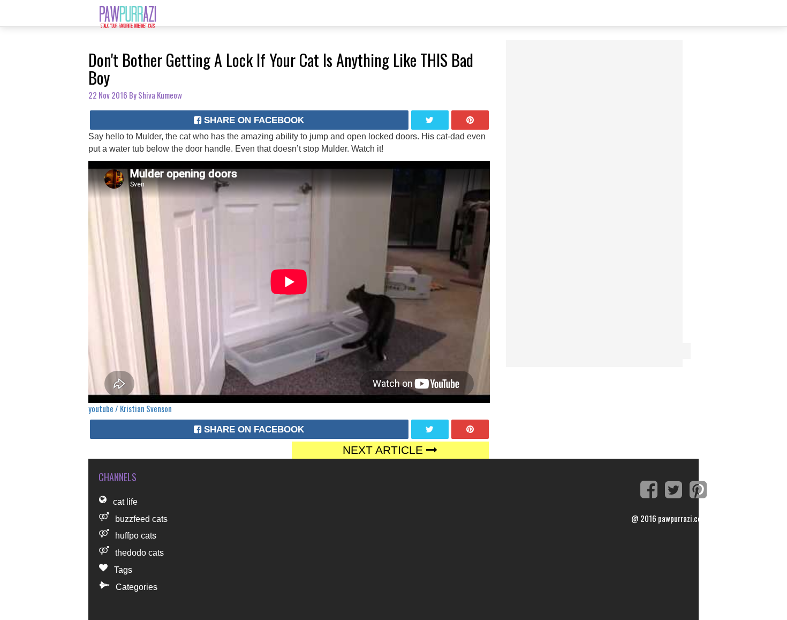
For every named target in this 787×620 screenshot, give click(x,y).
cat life (125, 501)
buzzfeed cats (141, 519)
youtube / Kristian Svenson (130, 408)
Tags (123, 569)
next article (384, 450)
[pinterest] (470, 120)
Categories (136, 587)
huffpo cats (135, 535)
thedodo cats (139, 552)
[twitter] (430, 120)
